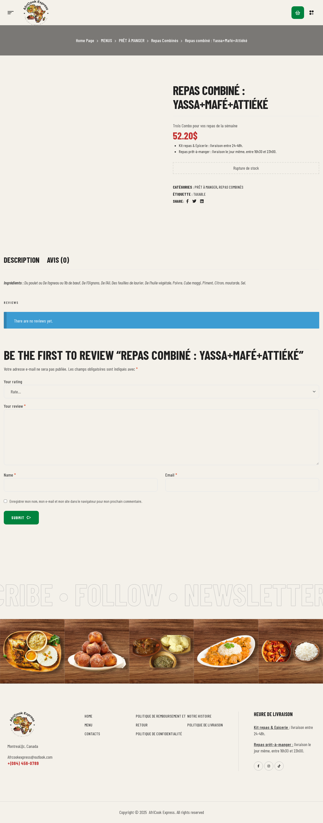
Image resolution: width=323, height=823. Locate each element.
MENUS (106, 40)
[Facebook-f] (258, 766)
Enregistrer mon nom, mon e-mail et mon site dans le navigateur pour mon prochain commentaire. (76, 501)
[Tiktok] (279, 766)
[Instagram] (268, 766)
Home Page (85, 40)
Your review (15, 406)
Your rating (13, 381)
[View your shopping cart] (297, 12)
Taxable (199, 194)
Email (171, 475)
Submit (17, 517)
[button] (312, 12)
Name (10, 475)
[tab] (21, 262)
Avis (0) (58, 259)
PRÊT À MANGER (131, 40)
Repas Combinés (164, 40)
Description (21, 259)
